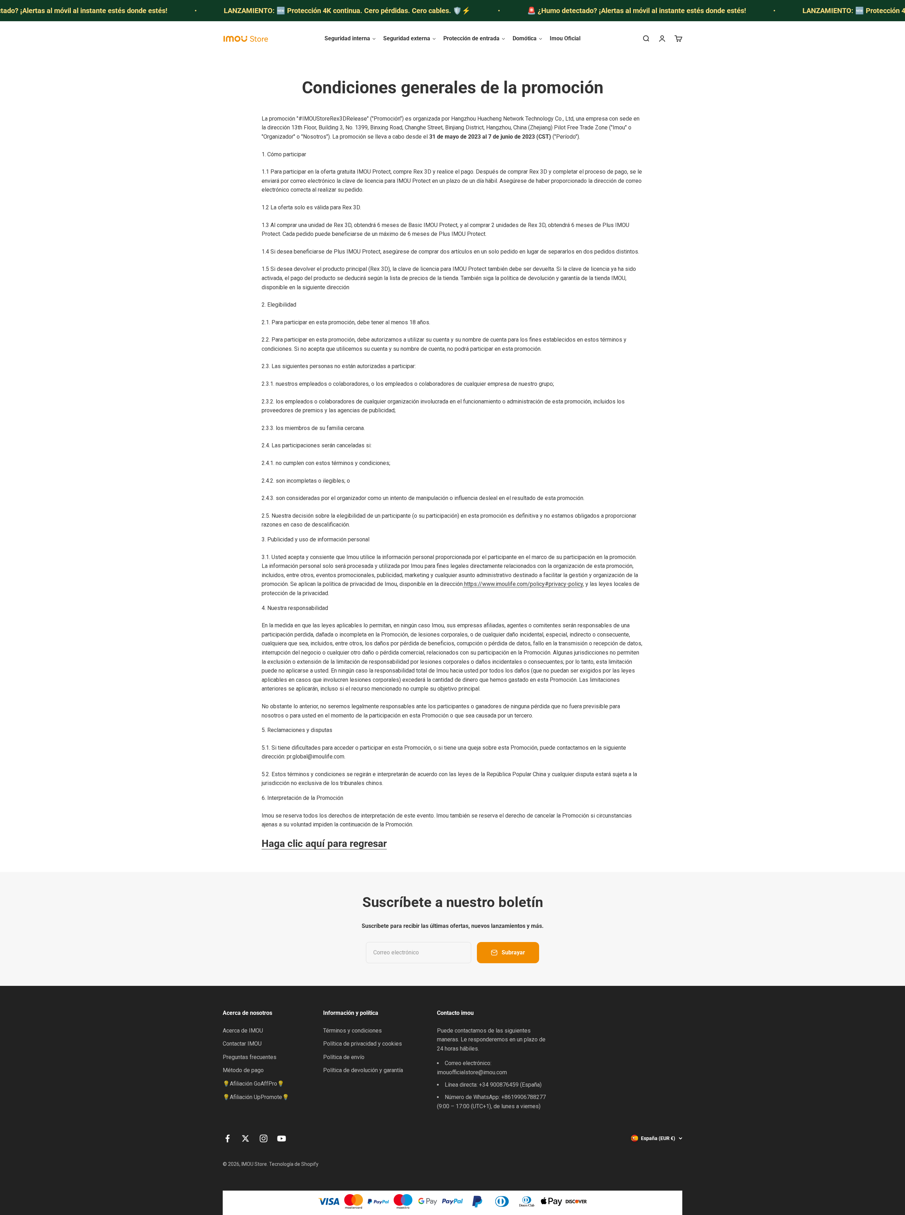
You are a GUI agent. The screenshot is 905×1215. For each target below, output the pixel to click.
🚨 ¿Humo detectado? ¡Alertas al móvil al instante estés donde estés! (586, 10)
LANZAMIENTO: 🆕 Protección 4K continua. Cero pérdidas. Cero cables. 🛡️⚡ (296, 10)
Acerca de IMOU (243, 1030)
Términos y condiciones (352, 1030)
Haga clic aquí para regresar (324, 843)
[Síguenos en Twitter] (245, 1138)
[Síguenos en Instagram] (263, 1138)
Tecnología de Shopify (294, 1164)
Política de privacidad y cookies (362, 1043)
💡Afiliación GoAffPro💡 (253, 1083)
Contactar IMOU (242, 1043)
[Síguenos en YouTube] (281, 1138)
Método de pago (243, 1070)
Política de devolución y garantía (363, 1070)
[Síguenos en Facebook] (227, 1138)
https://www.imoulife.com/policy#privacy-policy (523, 584)
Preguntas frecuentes (249, 1057)
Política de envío (343, 1057)
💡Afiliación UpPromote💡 (256, 1097)
